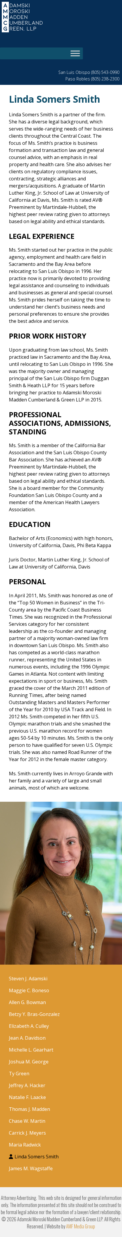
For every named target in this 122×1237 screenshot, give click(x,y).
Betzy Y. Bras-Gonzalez (34, 1014)
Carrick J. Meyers (27, 1133)
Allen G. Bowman (27, 1002)
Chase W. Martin (27, 1121)
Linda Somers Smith (37, 1156)
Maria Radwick (25, 1144)
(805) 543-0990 (105, 72)
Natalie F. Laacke (27, 1097)
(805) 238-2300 (105, 79)
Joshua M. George (29, 1061)
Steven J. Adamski (28, 978)
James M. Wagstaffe (31, 1168)
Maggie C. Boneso (29, 990)
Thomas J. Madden (29, 1109)
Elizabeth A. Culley (29, 1026)
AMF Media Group (80, 1226)
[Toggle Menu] (75, 53)
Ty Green (19, 1073)
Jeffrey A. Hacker (27, 1085)
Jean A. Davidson (27, 1038)
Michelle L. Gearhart (31, 1050)
